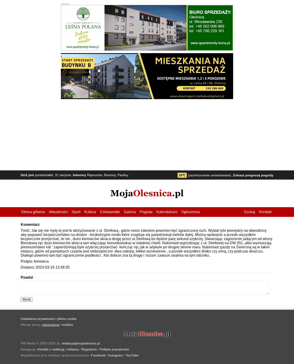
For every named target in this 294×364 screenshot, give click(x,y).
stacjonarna (50, 325)
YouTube (132, 355)
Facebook (98, 355)
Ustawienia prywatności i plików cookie (48, 319)
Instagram (115, 355)
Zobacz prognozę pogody (253, 175)
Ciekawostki (110, 212)
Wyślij (27, 299)
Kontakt (265, 212)
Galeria (130, 212)
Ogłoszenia (190, 212)
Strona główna (33, 212)
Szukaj (249, 212)
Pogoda (146, 212)
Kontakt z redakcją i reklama (58, 349)
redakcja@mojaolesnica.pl (81, 343)
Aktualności (58, 212)
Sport (76, 212)
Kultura (90, 212)
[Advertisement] (147, 133)
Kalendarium (166, 212)
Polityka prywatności (114, 349)
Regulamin (89, 349)
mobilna (67, 325)
